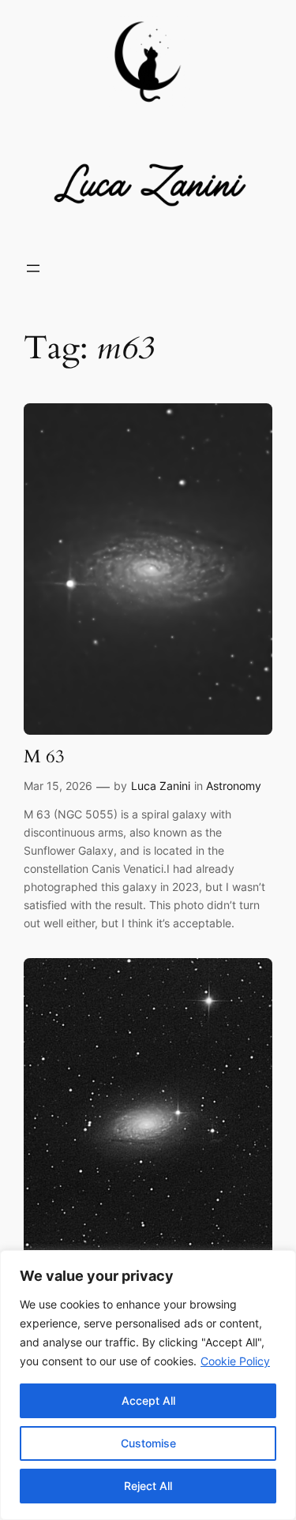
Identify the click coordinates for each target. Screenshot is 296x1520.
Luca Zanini (160, 785)
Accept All (148, 1400)
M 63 (44, 757)
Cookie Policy (235, 1361)
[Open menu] (33, 268)
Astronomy (233, 785)
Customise (148, 1443)
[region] (148, 1385)
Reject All (148, 1485)
